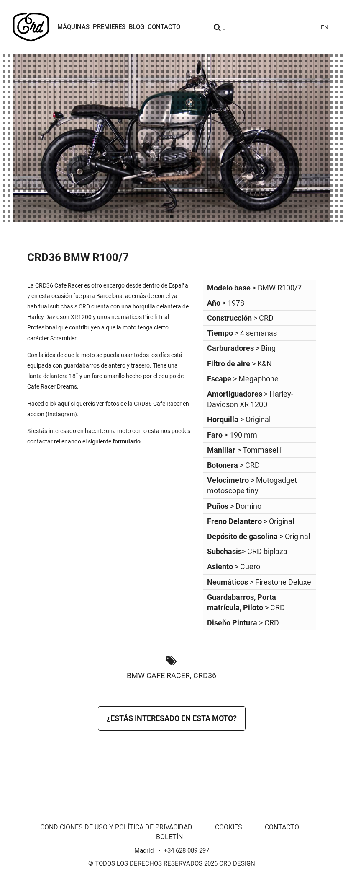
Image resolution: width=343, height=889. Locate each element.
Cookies (228, 827)
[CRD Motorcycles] (31, 27)
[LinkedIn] (307, 27)
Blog (136, 27)
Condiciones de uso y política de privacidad (116, 827)
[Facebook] (281, 27)
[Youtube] (267, 27)
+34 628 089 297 (186, 850)
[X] (294, 27)
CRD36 (204, 675)
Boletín (169, 837)
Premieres (109, 27)
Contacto (164, 27)
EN (324, 27)
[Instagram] (254, 27)
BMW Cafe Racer (158, 675)
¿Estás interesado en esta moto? (172, 718)
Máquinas (73, 27)
